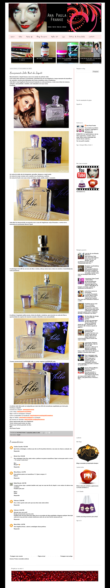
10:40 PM (21, 500)
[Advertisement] (89, 86)
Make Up (29, 37)
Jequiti (18, 434)
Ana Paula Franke (91, 125)
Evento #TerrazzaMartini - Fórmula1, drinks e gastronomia (91, 369)
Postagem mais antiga (66, 556)
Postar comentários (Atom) (21, 559)
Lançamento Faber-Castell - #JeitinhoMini (92, 279)
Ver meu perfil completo (82, 141)
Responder (17, 451)
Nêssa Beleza (17, 472)
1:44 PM (23, 524)
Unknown (16, 500)
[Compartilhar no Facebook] (51, 433)
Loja (63, 37)
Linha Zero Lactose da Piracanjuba (91, 291)
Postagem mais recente (16, 556)
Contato (91, 37)
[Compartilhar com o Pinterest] (53, 433)
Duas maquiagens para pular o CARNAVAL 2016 (91, 356)
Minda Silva (17, 456)
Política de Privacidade (77, 37)
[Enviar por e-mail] (46, 433)
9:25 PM (24, 483)
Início (12, 37)
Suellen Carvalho (18, 446)
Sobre (20, 37)
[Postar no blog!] (48, 433)
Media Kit (54, 37)
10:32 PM (21, 510)
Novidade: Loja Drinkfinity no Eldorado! (92, 266)
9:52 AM (25, 446)
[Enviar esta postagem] (43, 432)
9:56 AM (23, 456)
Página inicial (41, 556)
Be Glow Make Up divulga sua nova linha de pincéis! (92, 318)
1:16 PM (23, 472)
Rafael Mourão (17, 483)
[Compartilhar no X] (49, 433)
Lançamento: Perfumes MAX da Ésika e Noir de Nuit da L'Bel (91, 344)
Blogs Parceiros (42, 37)
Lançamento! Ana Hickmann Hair (89, 330)
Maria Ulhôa (17, 524)
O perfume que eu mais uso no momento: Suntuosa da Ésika (91, 305)
